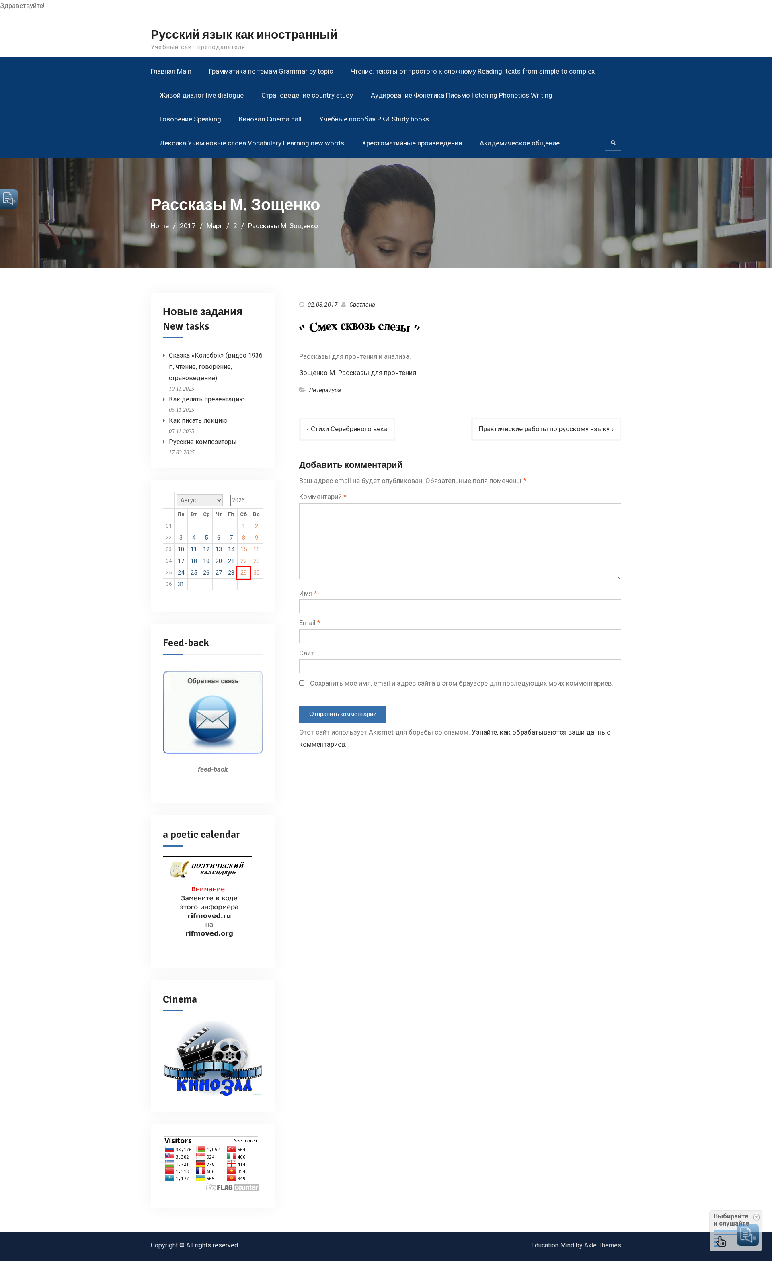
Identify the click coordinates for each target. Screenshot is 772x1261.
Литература (325, 390)
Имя (308, 593)
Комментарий (323, 497)
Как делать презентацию (207, 399)
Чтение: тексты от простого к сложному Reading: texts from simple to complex (473, 71)
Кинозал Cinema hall (270, 119)
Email (309, 623)
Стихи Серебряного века (349, 429)
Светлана (362, 304)
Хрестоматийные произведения (412, 143)
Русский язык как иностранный (244, 34)
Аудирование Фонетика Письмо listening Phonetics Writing (461, 95)
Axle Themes (602, 1245)
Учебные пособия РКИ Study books (374, 119)
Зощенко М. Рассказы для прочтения (357, 372)
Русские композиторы (203, 442)
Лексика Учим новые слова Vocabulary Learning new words (252, 143)
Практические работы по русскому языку (544, 429)
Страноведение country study (307, 95)
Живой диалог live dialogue (202, 95)
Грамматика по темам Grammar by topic (271, 71)
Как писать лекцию (198, 420)
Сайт (306, 653)
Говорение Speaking (190, 119)
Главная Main (171, 71)
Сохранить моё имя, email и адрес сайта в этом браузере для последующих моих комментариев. (461, 683)
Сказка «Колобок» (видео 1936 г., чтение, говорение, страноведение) (216, 367)
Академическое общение (520, 143)
